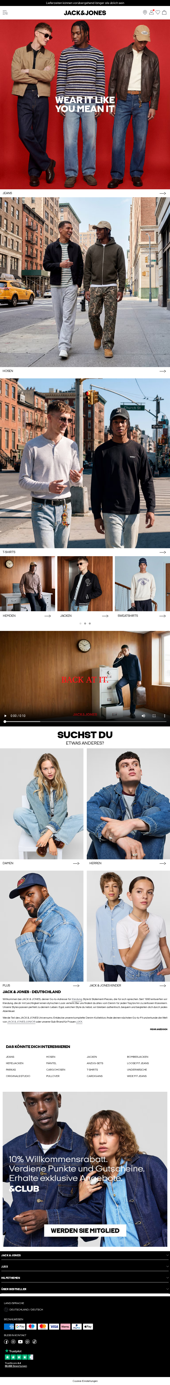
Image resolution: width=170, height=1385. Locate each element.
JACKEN (92, 1056)
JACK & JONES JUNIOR (21, 1021)
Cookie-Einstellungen (85, 1381)
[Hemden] (27, 583)
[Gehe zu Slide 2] (85, 623)
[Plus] (41, 926)
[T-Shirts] (85, 463)
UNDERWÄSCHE (137, 1069)
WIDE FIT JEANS (137, 1076)
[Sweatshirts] (142, 583)
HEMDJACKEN (14, 1063)
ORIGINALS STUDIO (18, 1076)
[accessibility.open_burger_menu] (5, 12)
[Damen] (41, 803)
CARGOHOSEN (55, 1069)
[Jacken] (84, 583)
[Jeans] (85, 104)
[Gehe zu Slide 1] (80, 623)
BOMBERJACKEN (137, 1056)
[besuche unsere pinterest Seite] (27, 1343)
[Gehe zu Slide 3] (90, 623)
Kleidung (77, 999)
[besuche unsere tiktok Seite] (34, 1343)
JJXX (79, 1021)
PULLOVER (53, 1076)
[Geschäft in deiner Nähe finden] (145, 13)
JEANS (10, 1056)
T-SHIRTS (92, 1069)
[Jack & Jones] (85, 14)
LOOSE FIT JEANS (138, 1063)
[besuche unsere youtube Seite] (20, 1343)
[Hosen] (85, 282)
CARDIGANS (94, 1076)
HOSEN (50, 1056)
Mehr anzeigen (158, 1029)
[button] (85, 1309)
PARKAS (11, 1069)
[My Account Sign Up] (85, 1169)
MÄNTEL (51, 1063)
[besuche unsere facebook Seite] (6, 1343)
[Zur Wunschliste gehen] (158, 13)
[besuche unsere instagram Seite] (13, 1343)
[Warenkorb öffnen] (164, 12)
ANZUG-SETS (95, 1063)
